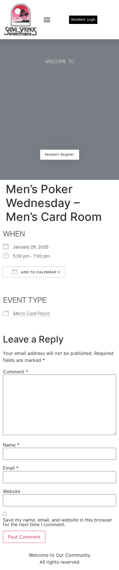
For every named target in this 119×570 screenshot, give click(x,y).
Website (11, 491)
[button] (47, 19)
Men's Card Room (31, 313)
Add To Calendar (38, 272)
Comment (15, 371)
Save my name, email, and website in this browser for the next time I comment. (57, 522)
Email (10, 468)
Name (11, 445)
